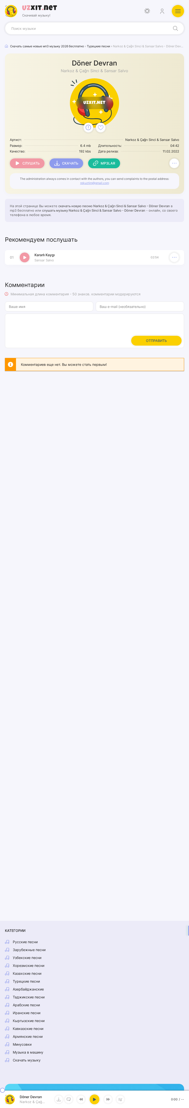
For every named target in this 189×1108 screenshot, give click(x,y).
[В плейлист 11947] (174, 163)
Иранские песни (26, 1013)
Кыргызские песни (29, 1021)
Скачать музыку (27, 1060)
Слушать (31, 163)
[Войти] (162, 11)
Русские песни (25, 942)
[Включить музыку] (94, 1099)
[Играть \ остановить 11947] (25, 257)
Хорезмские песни (28, 965)
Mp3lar (108, 163)
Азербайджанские (28, 989)
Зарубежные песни (29, 950)
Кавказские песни (28, 1028)
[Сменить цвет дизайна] (147, 11)
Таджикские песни (29, 997)
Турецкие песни (26, 981)
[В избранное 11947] (101, 128)
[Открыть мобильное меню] (178, 11)
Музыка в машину (28, 1052)
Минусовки (22, 1044)
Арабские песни (26, 1005)
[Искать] (175, 28)
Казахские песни (27, 973)
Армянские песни (28, 1036)
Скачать (70, 163)
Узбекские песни (27, 958)
